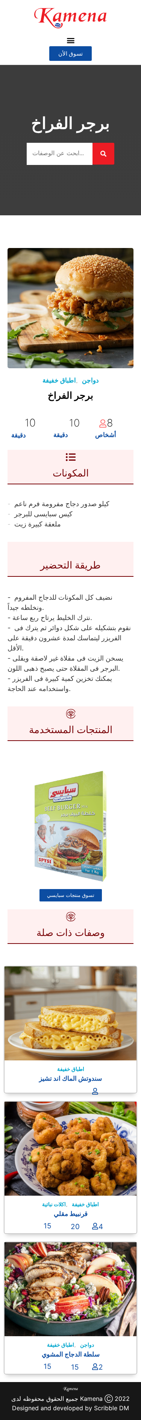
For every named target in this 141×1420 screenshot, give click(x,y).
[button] (70, 40)
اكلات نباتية (54, 1204)
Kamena (91, 1398)
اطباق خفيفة (59, 380)
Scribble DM (111, 1408)
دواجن (90, 380)
